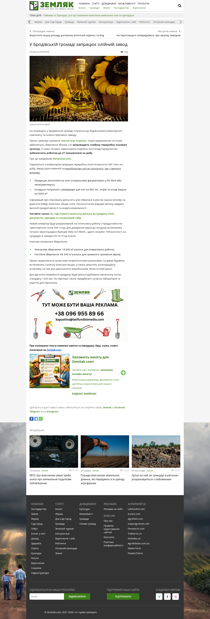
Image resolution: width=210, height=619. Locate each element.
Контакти (109, 537)
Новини (37, 504)
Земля (44, 470)
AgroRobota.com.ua (138, 543)
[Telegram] (36, 419)
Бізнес (59, 509)
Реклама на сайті (113, 509)
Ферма (38, 21)
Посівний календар (164, 21)
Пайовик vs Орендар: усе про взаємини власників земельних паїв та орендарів (88, 15)
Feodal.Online (135, 553)
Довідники (87, 504)
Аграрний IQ (137, 504)
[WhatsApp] (41, 419)
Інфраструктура (40, 572)
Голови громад (87, 523)
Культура (36, 553)
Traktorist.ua (135, 533)
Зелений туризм (86, 21)
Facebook (119, 407)
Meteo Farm (134, 548)
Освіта (35, 548)
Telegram (35, 411)
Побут (34, 528)
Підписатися (77, 596)
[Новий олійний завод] (79, 88)
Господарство (38, 509)
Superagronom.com (138, 523)
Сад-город (36, 523)
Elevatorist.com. (62, 158)
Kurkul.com (134, 513)
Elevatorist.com (136, 528)
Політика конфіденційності (113, 544)
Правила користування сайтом (111, 529)
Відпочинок (37, 563)
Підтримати (123, 596)
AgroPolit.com (135, 518)
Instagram (52, 411)
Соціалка (36, 568)
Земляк (107, 407)
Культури (84, 509)
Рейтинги (144, 21)
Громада (69, 21)
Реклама (110, 504)
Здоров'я (36, 543)
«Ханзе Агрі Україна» (74, 140)
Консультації (106, 21)
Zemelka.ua (134, 538)
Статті (59, 504)
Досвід (35, 538)
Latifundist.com (136, 509)
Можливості (86, 513)
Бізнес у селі (38, 533)
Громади (84, 518)
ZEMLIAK (109, 516)
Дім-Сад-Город (53, 21)
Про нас (108, 520)
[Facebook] (31, 419)
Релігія (35, 558)
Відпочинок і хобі (126, 21)
